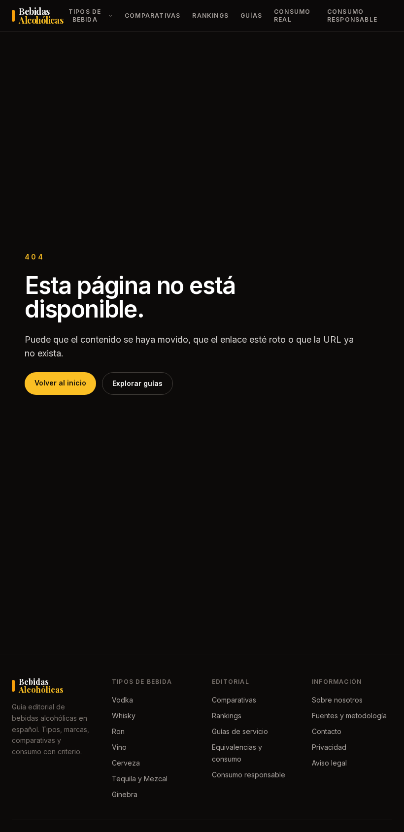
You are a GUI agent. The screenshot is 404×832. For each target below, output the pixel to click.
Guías (251, 15)
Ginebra (124, 794)
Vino (119, 747)
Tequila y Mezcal (140, 778)
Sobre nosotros (337, 700)
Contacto (326, 731)
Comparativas (152, 15)
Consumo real (292, 15)
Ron (118, 731)
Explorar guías (137, 383)
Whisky (123, 715)
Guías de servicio (240, 731)
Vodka (122, 700)
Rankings (210, 15)
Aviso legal (329, 763)
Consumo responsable (352, 15)
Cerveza (126, 763)
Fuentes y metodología (349, 715)
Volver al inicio (60, 383)
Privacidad (329, 747)
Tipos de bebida (84, 15)
